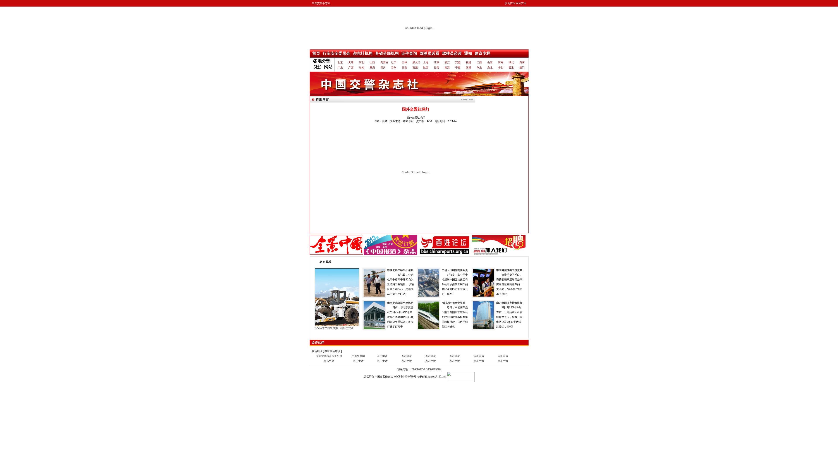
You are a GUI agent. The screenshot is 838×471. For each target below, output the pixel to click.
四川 (383, 67)
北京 (340, 62)
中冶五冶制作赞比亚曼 (455, 270)
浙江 (447, 62)
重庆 (372, 67)
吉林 (404, 62)
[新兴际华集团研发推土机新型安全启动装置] (337, 296)
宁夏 (457, 67)
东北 (490, 67)
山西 (372, 62)
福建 (468, 62)
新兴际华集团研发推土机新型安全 (334, 328)
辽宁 (393, 62)
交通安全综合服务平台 (329, 356)
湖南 (522, 62)
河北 (361, 62)
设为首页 (510, 3)
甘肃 (436, 67)
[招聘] (498, 244)
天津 (351, 62)
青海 (447, 67)
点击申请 (382, 356)
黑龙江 (416, 62)
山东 (490, 62)
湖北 (511, 62)
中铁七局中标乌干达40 (400, 270)
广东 (340, 67)
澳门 (522, 67)
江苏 (436, 62)
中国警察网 (358, 356)
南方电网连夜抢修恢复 (509, 302)
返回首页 (521, 3)
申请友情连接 (332, 351)
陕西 (425, 67)
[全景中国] (336, 244)
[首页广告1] (419, 83)
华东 (479, 67)
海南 (361, 67)
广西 (351, 67)
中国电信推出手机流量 (509, 270)
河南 (500, 62)
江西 (479, 62)
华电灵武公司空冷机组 (400, 302)
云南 (404, 67)
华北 (500, 67)
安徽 (457, 62)
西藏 (415, 67)
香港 (511, 67)
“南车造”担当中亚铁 (453, 302)
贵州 (393, 67)
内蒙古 (384, 62)
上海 (425, 62)
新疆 (468, 67)
